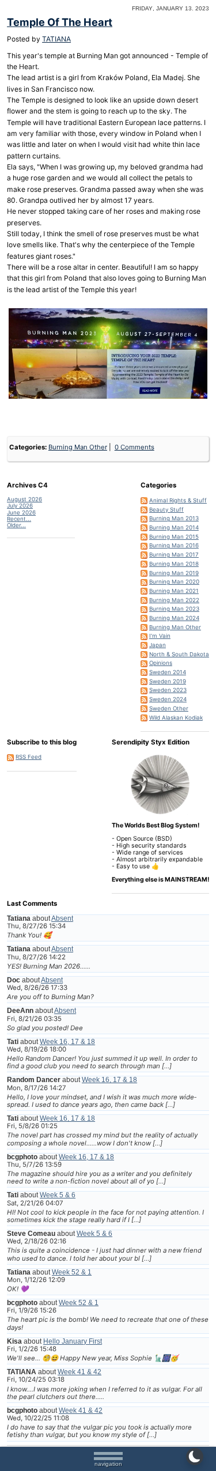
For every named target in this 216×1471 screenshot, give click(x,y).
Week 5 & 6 (57, 1195)
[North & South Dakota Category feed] (144, 654)
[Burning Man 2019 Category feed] (144, 572)
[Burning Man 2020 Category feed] (144, 581)
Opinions (160, 662)
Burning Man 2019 (174, 572)
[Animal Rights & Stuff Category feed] (144, 500)
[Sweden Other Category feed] (144, 708)
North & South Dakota (179, 654)
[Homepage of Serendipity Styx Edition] (160, 784)
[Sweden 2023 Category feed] (144, 689)
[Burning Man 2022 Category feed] (144, 599)
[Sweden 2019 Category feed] (144, 681)
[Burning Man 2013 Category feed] (144, 518)
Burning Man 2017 (174, 554)
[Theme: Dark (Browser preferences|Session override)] (194, 1456)
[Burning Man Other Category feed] (144, 626)
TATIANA (56, 39)
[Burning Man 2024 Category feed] (144, 617)
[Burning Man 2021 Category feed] (144, 590)
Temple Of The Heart (59, 22)
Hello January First (72, 1341)
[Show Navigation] (108, 1457)
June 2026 (21, 512)
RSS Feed (28, 756)
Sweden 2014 (167, 671)
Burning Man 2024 (174, 617)
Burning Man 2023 (174, 608)
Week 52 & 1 (72, 1272)
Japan (157, 644)
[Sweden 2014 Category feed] (144, 671)
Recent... (19, 518)
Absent (62, 918)
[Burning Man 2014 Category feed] (144, 527)
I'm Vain (159, 635)
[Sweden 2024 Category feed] (144, 698)
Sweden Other (168, 708)
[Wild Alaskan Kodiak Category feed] (144, 717)
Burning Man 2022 (174, 599)
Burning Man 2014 (174, 527)
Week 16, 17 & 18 (67, 1041)
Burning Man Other (77, 447)
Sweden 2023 (168, 689)
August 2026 (24, 499)
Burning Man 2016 (174, 545)
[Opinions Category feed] (144, 662)
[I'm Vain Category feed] (144, 635)
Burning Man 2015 (174, 536)
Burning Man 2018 (174, 563)
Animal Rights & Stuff (178, 500)
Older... (16, 524)
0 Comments (134, 447)
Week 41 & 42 (79, 1371)
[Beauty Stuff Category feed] (144, 509)
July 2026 (20, 505)
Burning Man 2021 (174, 590)
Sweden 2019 (167, 681)
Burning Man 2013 (174, 518)
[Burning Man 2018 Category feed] (144, 563)
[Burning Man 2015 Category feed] (144, 536)
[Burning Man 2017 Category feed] (144, 554)
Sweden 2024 (168, 698)
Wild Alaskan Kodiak (176, 717)
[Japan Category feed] (144, 644)
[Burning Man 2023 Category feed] (144, 608)
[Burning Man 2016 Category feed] (144, 545)
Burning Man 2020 (174, 581)
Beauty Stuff (166, 509)
